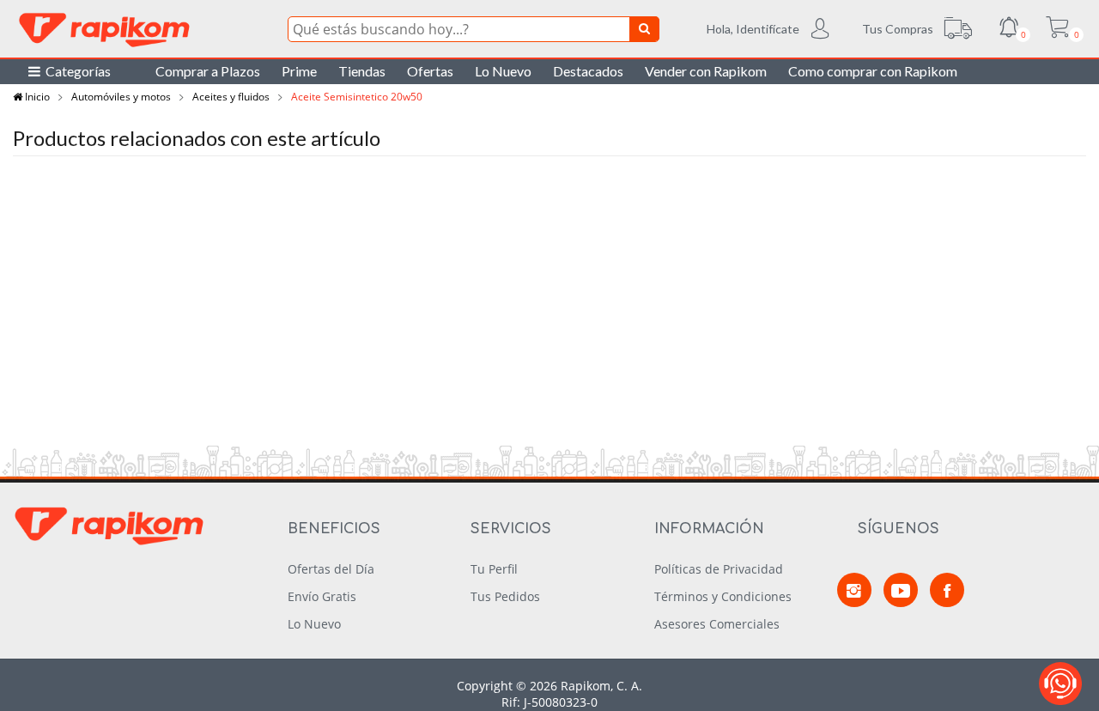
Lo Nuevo (503, 71)
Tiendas (362, 71)
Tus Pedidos (505, 596)
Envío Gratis (322, 596)
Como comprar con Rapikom (872, 71)
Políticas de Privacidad (718, 569)
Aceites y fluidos (231, 96)
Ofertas (430, 71)
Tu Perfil (494, 569)
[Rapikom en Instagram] (854, 590)
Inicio (36, 96)
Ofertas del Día (331, 569)
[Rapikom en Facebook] (947, 590)
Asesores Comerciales (717, 624)
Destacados (588, 71)
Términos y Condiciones (723, 596)
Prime (299, 71)
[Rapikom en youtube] (900, 590)
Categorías (75, 71)
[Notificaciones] (1009, 29)
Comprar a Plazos (207, 71)
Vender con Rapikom (706, 71)
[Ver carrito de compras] (1057, 29)
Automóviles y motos (121, 96)
